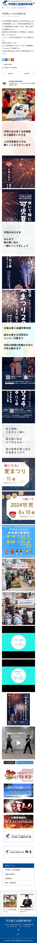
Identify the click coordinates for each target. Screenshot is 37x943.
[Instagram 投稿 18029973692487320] (18, 474)
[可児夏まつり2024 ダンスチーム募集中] (18, 642)
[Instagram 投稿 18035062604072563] (18, 440)
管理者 (10, 64)
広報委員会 (8, 878)
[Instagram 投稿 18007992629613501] (18, 507)
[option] (10, 903)
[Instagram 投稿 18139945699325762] (18, 743)
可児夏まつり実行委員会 (13, 16)
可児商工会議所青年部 (18, 921)
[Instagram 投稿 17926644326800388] (18, 104)
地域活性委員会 (10, 874)
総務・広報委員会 (10, 883)
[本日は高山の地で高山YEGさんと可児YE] (18, 608)
